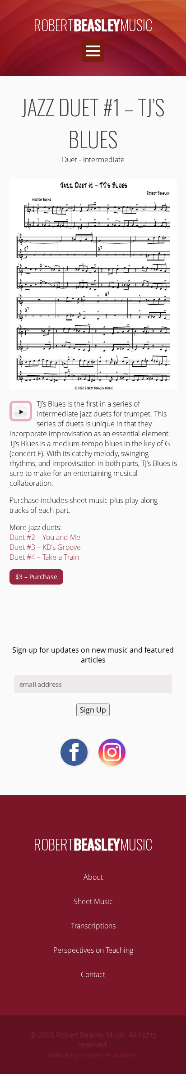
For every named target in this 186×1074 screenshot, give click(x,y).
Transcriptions (93, 926)
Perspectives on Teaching (93, 950)
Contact (93, 974)
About (93, 877)
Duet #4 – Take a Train (44, 557)
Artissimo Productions (108, 1055)
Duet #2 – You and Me (44, 537)
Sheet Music (93, 901)
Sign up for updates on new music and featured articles (93, 655)
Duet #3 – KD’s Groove (45, 547)
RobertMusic (93, 24)
